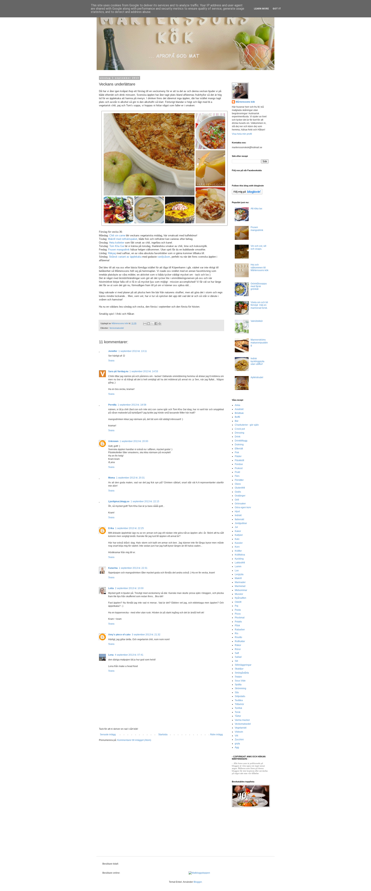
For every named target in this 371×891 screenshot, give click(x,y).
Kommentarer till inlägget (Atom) (134, 740)
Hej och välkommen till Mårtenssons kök (259, 267)
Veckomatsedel (116, 328)
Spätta (238, 684)
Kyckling (239, 558)
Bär (236, 421)
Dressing (239, 432)
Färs (237, 476)
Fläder (238, 456)
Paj (236, 605)
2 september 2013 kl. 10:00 (129, 588)
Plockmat (239, 617)
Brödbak (239, 413)
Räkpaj (112, 253)
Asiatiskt (239, 409)
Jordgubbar (241, 523)
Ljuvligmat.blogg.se (118, 501)
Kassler (239, 543)
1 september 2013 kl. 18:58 (132, 404)
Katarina (113, 568)
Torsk (237, 712)
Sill (236, 661)
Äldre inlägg (216, 734)
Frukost (239, 468)
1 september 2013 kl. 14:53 (143, 371)
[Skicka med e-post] (145, 323)
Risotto (238, 637)
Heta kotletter (116, 242)
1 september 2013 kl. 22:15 (145, 501)
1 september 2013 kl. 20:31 (130, 477)
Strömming (240, 688)
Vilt (236, 735)
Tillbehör (239, 704)
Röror (238, 649)
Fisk (237, 452)
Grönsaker (240, 503)
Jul (236, 527)
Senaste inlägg (108, 734)
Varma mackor (242, 720)
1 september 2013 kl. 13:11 (132, 351)
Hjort (237, 511)
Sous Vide (240, 680)
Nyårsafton (240, 598)
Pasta (238, 610)
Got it (277, 8)
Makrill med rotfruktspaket (122, 239)
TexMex (239, 700)
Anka (237, 405)
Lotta (111, 588)
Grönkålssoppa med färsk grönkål (259, 286)
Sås (237, 692)
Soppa (238, 676)
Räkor (238, 645)
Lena (111, 654)
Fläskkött (239, 460)
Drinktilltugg (241, 440)
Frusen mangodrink (119, 249)
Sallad (238, 657)
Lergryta (239, 574)
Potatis (238, 621)
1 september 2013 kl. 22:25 (129, 528)
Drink (237, 436)
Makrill (238, 578)
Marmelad (240, 586)
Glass (238, 484)
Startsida (163, 734)
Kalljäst (239, 535)
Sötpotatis (240, 696)
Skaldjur (239, 668)
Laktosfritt (240, 562)
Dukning (239, 444)
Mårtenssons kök (245, 102)
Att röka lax (256, 208)
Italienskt (239, 519)
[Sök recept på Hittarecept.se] (199, 873)
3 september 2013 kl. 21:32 (146, 634)
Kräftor (238, 550)
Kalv (237, 539)
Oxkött (238, 602)
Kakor (238, 531)
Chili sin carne (117, 235)
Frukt (237, 472)
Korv (237, 546)
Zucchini (239, 739)
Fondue (239, 464)
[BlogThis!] (149, 323)
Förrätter (239, 480)
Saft (237, 653)
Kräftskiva (240, 554)
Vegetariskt (240, 727)
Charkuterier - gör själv (247, 425)
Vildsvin (239, 731)
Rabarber (240, 629)
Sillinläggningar (243, 665)
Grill (237, 499)
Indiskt (238, 515)
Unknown (113, 441)
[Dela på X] (152, 323)
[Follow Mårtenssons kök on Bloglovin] (247, 193)
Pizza (238, 613)
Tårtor (238, 716)
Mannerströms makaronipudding (259, 342)
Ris (236, 633)
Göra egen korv (243, 507)
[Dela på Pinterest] (160, 323)
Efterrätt (239, 448)
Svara (111, 360)
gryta (237, 743)
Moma (111, 477)
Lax (237, 570)
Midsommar (241, 590)
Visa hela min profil (242, 134)
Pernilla (112, 404)
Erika (111, 528)
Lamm (238, 566)
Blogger (198, 882)
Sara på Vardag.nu (118, 371)
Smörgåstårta (242, 672)
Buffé (237, 417)
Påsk (237, 625)
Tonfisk (238, 708)
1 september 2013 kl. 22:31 (133, 568)
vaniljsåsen (163, 256)
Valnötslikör (257, 321)
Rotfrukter (240, 641)
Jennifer (112, 351)
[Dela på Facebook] (156, 323)
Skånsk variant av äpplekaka (124, 256)
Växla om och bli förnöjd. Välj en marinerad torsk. (259, 305)
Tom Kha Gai (116, 246)
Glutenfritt (240, 487)
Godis (238, 491)
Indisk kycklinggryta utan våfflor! (257, 361)
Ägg (237, 747)
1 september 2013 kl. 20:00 (134, 441)
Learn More (261, 8)
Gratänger (240, 495)
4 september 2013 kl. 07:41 (129, 654)
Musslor (239, 594)
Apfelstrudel (257, 377)
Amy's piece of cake (119, 634)
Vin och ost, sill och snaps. (258, 247)
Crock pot (240, 429)
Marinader (240, 582)
